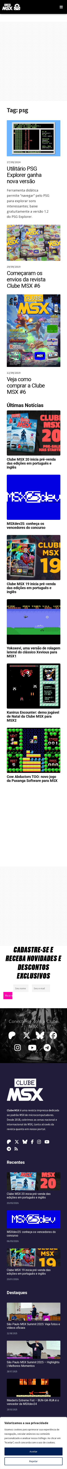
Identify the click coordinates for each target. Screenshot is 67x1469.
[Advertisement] (33, 61)
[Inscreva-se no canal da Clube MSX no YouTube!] (33, 1047)
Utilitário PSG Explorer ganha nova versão (24, 175)
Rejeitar (33, 1461)
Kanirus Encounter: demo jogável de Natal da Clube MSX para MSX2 (33, 716)
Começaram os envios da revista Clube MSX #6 (26, 279)
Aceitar (33, 1451)
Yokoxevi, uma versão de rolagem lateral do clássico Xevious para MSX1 (33, 652)
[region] (33, 1443)
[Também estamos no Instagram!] (18, 1047)
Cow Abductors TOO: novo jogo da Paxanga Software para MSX (32, 779)
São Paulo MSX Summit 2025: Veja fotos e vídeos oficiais (33, 1325)
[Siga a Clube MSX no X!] (26, 1035)
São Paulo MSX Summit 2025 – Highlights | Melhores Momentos (33, 1364)
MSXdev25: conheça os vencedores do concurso (26, 526)
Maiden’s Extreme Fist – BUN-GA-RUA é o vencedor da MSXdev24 (33, 1402)
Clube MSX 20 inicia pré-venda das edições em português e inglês (31, 463)
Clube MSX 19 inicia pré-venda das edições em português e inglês (31, 588)
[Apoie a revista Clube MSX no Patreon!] (13, 1035)
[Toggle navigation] (61, 7)
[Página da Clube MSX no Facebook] (54, 1035)
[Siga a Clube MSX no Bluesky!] (40, 1035)
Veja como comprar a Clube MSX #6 (26, 385)
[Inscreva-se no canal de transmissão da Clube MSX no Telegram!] (48, 1047)
